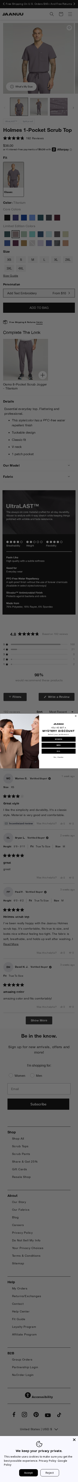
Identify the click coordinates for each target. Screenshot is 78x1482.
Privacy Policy (48, 1461)
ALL (58, 751)
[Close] (74, 1440)
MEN (58, 745)
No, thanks (58, 757)
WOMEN (58, 739)
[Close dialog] (75, 716)
